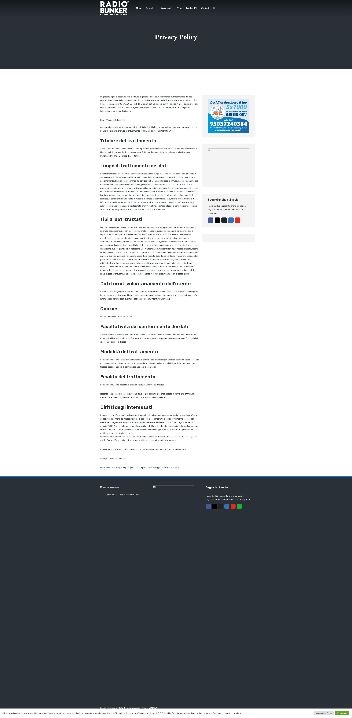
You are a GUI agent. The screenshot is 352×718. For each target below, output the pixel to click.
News (179, 8)
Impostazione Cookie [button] (324, 713)
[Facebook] (210, 220)
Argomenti (165, 8)
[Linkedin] (231, 220)
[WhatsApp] (239, 506)
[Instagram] (217, 220)
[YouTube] (237, 220)
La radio (150, 8)
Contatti (205, 8)
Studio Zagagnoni (133, 708)
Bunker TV (191, 8)
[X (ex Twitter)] (224, 220)
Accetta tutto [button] (342, 713)
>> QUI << (127, 316)
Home (139, 8)
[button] (214, 8)
